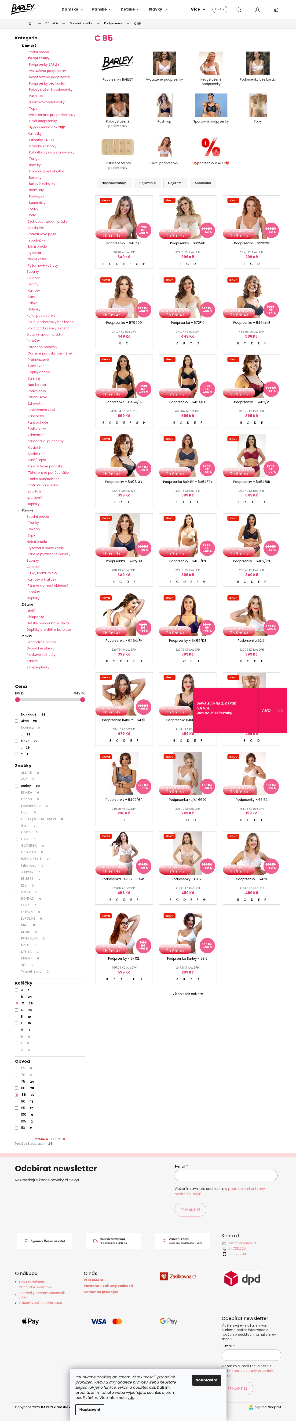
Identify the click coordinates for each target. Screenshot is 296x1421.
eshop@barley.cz (242, 1243)
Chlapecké (35, 617)
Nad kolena (37, 384)
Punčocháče (38, 422)
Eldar (28, 812)
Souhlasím (206, 1380)
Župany (33, 271)
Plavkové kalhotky (41, 654)
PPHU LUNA (33, 938)
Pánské (27, 510)
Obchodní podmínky (35, 1287)
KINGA (29, 892)
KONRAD (31, 898)
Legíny (33, 284)
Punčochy (36, 416)
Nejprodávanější (114, 183)
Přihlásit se (190, 1209)
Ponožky (33, 340)
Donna (30, 799)
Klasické (34, 447)
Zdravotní (36, 403)
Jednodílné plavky (41, 642)
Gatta (29, 832)
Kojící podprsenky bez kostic (51, 322)
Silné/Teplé (37, 460)
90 (27, 1101)
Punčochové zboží (41, 409)
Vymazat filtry (48, 1139)
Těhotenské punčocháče (48, 472)
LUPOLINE (31, 918)
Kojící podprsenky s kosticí (49, 328)
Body (32, 215)
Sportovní (36, 365)
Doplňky (33, 504)
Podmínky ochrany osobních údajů (41, 1295)
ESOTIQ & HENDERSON (42, 819)
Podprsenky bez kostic (47, 83)
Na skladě (33, 714)
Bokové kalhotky (42, 183)
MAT (28, 925)
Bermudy (36, 190)
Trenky (33, 522)
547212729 (237, 1248)
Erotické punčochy (43, 485)
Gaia (28, 825)
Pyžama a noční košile (46, 548)
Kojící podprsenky (41, 315)
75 (27, 1081)
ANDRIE (30, 772)
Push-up (36, 95)
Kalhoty (34, 290)
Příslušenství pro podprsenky (52, 114)
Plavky (27, 636)
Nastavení (89, 1409)
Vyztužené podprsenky (47, 70)
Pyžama (34, 252)
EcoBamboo (34, 805)
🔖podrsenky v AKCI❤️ (47, 127)
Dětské (27, 604)
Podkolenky (37, 391)
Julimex (30, 872)
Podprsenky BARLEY (44, 64)
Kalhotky (35, 133)
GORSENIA (32, 845)
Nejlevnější (147, 183)
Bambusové (37, 397)
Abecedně (203, 183)
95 (27, 1108)
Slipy (31, 535)
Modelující (36, 453)
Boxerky (35, 177)
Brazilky (35, 165)
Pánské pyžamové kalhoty (49, 554)
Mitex (29, 931)
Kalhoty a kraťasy (42, 579)
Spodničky (37, 202)
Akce (29, 721)
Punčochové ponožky (45, 466)
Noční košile (37, 259)
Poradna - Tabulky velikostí (108, 1286)
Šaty (31, 297)
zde (131, 1397)
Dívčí (31, 610)
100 (27, 1114)
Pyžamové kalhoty (43, 265)
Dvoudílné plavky (40, 648)
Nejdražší (175, 183)
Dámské (29, 45)
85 (28, 1094)
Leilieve (30, 912)
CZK (218, 9)
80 (27, 1088)
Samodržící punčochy (46, 441)
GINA (28, 839)
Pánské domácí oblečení (48, 585)
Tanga (34, 158)
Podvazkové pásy (42, 234)
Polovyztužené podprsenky (51, 89)
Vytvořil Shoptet (268, 1407)
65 (26, 1068)
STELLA (30, 951)
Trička (32, 303)
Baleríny (34, 378)
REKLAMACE (94, 1280)
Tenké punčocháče (43, 479)
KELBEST (30, 878)
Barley (30, 785)
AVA (27, 779)
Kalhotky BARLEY (42, 140)
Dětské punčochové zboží (48, 623)
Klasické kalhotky (42, 146)
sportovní (35, 491)
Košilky (33, 209)
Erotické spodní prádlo (45, 334)
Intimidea (32, 865)
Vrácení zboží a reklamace (40, 1302)
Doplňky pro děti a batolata (49, 629)
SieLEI (29, 945)
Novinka (30, 727)
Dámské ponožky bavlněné (50, 353)
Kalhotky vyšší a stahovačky (51, 152)
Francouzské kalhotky (46, 171)
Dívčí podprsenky (43, 121)
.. (25, 734)
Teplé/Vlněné (39, 372)
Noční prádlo (37, 246)
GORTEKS (32, 852)
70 (26, 1075)
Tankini (32, 661)
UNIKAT (30, 958)
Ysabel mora (35, 971)
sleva (29, 740)
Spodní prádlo (38, 52)
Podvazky (36, 196)
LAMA (29, 905)
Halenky (34, 309)
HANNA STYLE (35, 858)
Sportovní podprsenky (47, 102)
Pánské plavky (38, 667)
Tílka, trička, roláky (42, 573)
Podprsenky (38, 58)
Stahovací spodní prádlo (48, 221)
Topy (33, 108)
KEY (27, 885)
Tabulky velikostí (31, 1281)
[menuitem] (72, 9)
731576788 (237, 1254)
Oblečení (34, 278)
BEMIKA (30, 792)
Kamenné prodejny (101, 1292)
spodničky (36, 227)
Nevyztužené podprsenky (49, 77)
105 (27, 1121)
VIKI (27, 964)
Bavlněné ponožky (42, 347)
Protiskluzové (38, 359)
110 (26, 1128)
